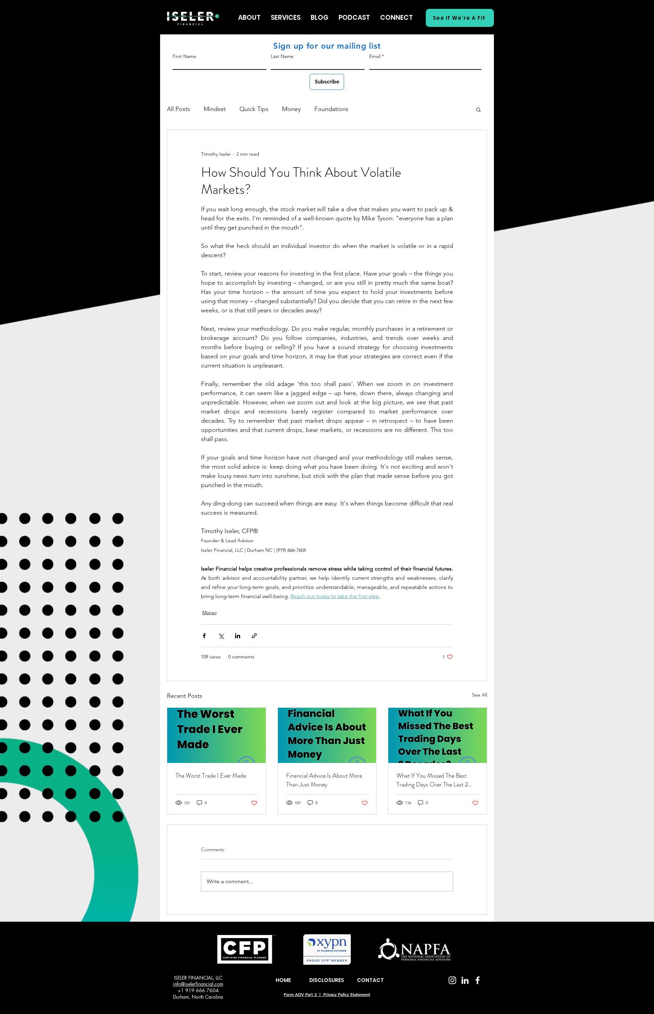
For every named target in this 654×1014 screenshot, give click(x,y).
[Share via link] (254, 636)
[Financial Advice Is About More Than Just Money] (327, 735)
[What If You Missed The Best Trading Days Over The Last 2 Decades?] (437, 735)
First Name (184, 56)
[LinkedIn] (465, 980)
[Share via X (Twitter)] (221, 636)
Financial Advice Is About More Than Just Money (324, 780)
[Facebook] (477, 980)
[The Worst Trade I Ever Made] (216, 735)
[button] (478, 109)
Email (374, 56)
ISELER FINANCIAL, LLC (198, 977)
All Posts (178, 109)
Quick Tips (253, 109)
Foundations (331, 109)
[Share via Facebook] (204, 636)
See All (479, 695)
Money (291, 109)
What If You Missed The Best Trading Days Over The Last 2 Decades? (432, 780)
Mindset (215, 109)
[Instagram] (452, 980)
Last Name (282, 56)
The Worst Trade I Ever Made (210, 775)
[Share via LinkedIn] (237, 636)
